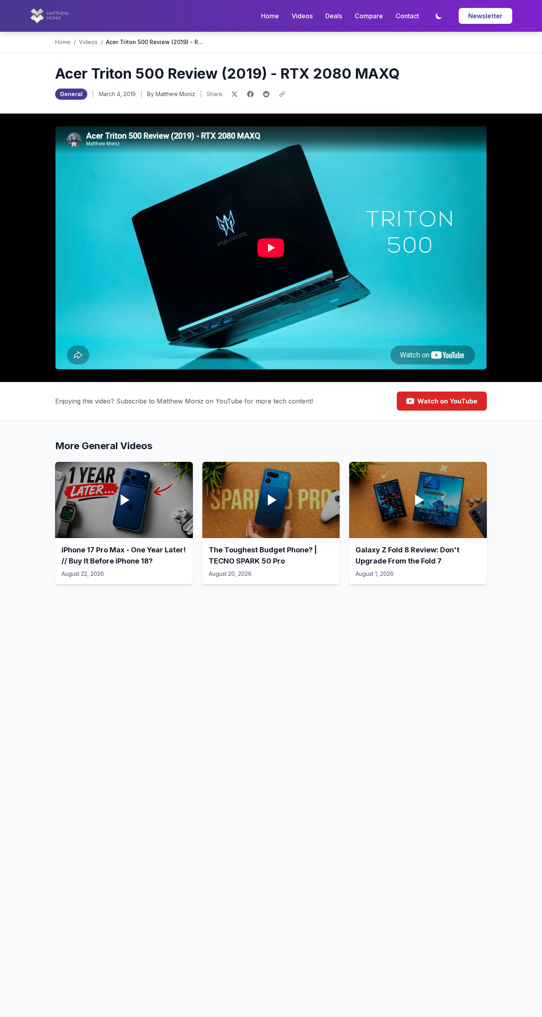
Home (270, 16)
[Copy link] (282, 94)
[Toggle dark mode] (439, 16)
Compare (369, 16)
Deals (333, 16)
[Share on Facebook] (250, 94)
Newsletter (485, 16)
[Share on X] (234, 94)
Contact (407, 16)
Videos (302, 16)
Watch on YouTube (447, 401)
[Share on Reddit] (266, 94)
